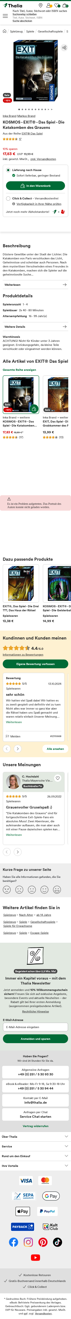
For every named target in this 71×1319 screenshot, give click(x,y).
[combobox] (8, 170)
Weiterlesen (12, 285)
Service (7, 1146)
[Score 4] (44, 890)
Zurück (7, 749)
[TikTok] (57, 1243)
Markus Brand (26, 116)
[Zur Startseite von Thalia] (21, 5)
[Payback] (23, 1227)
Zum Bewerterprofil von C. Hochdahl (33, 782)
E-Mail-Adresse (13, 1020)
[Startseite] (4, 31)
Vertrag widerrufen (35, 1126)
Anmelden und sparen (35, 1039)
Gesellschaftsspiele (50, 31)
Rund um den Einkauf (16, 1156)
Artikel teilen (64, 47)
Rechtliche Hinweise (35, 1011)
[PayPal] (47, 1212)
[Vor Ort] (40, 5)
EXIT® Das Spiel (32, 133)
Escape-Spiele (39, 933)
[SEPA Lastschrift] (23, 1196)
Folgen (57, 778)
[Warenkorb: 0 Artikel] (64, 5)
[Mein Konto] (48, 5)
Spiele (30, 31)
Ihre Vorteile (10, 1166)
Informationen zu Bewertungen (23, 654)
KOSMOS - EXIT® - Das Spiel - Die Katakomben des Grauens (21, 407)
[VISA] (26, 1181)
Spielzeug (16, 31)
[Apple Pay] (22, 1212)
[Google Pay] (51, 1196)
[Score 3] (32, 890)
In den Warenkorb (38, 186)
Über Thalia (9, 1137)
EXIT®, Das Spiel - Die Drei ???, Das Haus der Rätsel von (21, 593)
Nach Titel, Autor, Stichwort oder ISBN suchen (40, 10)
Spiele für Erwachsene (17, 926)
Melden (15, 736)
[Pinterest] (43, 1243)
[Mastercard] (45, 1181)
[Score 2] (19, 890)
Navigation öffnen (5, 16)
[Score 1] (7, 890)
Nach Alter (26, 915)
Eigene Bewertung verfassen (35, 664)
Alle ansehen (55, 749)
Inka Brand (9, 116)
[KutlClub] (50, 1227)
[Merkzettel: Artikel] (56, 5)
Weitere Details (15, 327)
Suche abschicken (22, 21)
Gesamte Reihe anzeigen (19, 370)
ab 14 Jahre (43, 915)
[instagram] (28, 1243)
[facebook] (13, 1243)
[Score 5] (57, 890)
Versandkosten (43, 1313)
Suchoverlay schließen (25, 14)
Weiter (18, 749)
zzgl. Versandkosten (43, 159)
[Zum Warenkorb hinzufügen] (34, 408)
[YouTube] (35, 1258)
